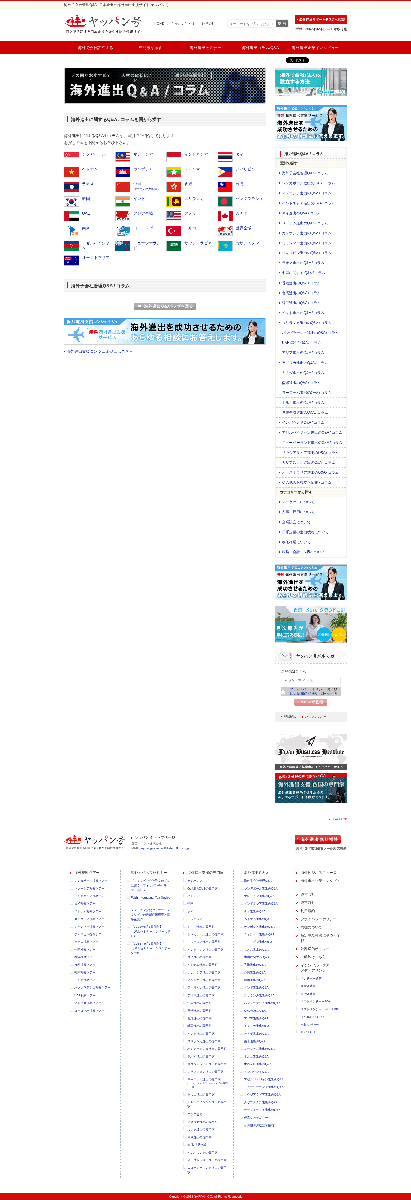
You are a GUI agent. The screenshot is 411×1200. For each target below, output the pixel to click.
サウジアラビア (198, 243)
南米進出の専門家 (199, 1137)
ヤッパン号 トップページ (154, 837)
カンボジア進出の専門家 (204, 972)
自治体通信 (308, 994)
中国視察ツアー (84, 949)
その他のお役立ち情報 (259, 1125)
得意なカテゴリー (256, 1117)
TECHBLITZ (309, 1032)
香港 (188, 184)
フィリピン (245, 169)
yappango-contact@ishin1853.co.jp (164, 848)
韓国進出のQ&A (255, 980)
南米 (86, 228)
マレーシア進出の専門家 (204, 941)
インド (139, 198)
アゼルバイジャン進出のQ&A (264, 1079)
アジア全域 (143, 213)
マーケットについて (298, 502)
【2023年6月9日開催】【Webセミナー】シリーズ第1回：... (150, 931)
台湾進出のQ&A (255, 972)
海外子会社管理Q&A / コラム (305, 173)
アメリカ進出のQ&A (258, 1025)
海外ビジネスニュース (319, 872)
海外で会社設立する (95, 47)
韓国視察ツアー (84, 972)
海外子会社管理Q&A (258, 880)
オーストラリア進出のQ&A (262, 1109)
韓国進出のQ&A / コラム (301, 303)
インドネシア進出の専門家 (205, 949)
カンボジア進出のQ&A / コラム (307, 233)
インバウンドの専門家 (202, 1152)
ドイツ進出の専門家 (201, 926)
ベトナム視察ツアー (87, 911)
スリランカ (194, 198)
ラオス (88, 184)
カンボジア (143, 169)
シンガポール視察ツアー (90, 880)
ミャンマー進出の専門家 (204, 980)
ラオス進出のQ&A (256, 949)
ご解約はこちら (313, 957)
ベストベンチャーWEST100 (320, 1009)
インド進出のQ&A (256, 987)
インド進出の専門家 (201, 1033)
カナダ (241, 213)
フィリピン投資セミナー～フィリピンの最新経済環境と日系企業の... (150, 914)
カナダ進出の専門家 (201, 1129)
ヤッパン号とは (183, 23)
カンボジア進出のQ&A (259, 926)
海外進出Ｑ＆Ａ (256, 872)
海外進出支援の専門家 (205, 872)
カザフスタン (247, 243)
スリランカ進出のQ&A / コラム (307, 323)
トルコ (190, 228)
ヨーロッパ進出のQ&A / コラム (307, 392)
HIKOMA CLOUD (312, 1016)
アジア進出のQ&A (256, 1018)
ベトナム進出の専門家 (202, 964)
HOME (159, 23)
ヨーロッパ (143, 228)
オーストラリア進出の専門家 (207, 1160)
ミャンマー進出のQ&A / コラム (307, 243)
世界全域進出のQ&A (258, 1064)
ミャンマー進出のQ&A (259, 934)
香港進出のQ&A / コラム (301, 283)
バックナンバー (315, 716)
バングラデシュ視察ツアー (92, 987)
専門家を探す (150, 47)
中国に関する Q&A (257, 957)
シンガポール (94, 154)
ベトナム (90, 169)
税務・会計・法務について (303, 552)
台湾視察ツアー (84, 964)
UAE (86, 213)
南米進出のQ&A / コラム (301, 383)
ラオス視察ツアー (86, 941)
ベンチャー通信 (311, 978)
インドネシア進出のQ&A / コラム (308, 203)
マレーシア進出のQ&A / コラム (307, 193)
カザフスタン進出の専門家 (205, 1071)
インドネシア (196, 154)
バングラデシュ (249, 198)
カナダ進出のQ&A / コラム (303, 373)
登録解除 (290, 716)
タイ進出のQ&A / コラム (301, 213)
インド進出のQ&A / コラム (303, 313)
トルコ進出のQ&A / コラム (303, 402)
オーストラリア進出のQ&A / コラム (310, 472)
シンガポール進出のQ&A (261, 888)
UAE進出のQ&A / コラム (301, 342)
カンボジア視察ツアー (89, 919)
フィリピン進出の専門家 (204, 987)
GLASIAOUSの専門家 (202, 888)
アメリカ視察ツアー (87, 1003)
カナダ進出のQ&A (256, 1033)
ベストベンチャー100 (315, 1001)
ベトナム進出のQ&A (258, 919)
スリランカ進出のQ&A (259, 995)
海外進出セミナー (205, 47)
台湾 (239, 184)
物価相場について (296, 542)
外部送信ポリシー (315, 949)
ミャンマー (194, 169)
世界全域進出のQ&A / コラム (305, 412)
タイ (239, 154)
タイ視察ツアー (84, 903)
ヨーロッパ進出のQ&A (259, 1048)
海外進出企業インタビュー (315, 47)
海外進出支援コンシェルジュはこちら (99, 351)
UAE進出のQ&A (255, 1010)
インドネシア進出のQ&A (261, 903)
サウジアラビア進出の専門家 (207, 1064)
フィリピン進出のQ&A (259, 941)
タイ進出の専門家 (199, 957)
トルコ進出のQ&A (256, 1056)
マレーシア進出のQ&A (259, 896)
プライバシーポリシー (308, 689)
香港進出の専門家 (199, 1010)
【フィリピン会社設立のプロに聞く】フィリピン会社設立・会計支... (150, 885)
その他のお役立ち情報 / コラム (307, 482)
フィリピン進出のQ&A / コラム (307, 253)
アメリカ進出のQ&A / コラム (305, 363)
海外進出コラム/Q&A (260, 47)
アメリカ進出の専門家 (202, 1122)
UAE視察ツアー (85, 995)
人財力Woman (310, 1024)
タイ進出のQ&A (255, 911)
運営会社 (208, 23)
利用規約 (308, 911)
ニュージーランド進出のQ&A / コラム (312, 442)
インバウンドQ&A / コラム (303, 422)
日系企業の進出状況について (305, 532)
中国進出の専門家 (199, 1003)
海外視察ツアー (87, 872)
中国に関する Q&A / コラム (303, 273)
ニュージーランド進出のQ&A (264, 1087)
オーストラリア (96, 257)
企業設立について (296, 522)
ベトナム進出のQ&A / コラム (305, 223)
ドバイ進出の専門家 (201, 1056)
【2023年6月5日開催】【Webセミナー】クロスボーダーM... (150, 948)
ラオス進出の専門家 (201, 995)
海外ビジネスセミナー (149, 872)
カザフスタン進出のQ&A (261, 1102)
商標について (311, 927)
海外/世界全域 (196, 1144)
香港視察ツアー (84, 957)
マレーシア (143, 154)
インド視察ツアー (86, 980)
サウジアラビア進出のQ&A (262, 1094)
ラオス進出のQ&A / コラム (303, 263)
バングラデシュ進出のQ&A (262, 1003)
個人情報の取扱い (304, 693)
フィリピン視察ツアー (89, 934)
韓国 (86, 198)
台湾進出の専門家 (199, 1018)
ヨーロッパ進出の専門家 (204, 1079)
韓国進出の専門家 (199, 1025)
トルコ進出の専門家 (201, 1094)
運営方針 (308, 902)
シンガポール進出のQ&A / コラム (308, 183)
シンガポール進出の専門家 (205, 934)
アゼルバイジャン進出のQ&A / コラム (312, 432)
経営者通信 (308, 986)
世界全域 (243, 228)
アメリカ (192, 213)
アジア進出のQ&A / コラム (303, 352)
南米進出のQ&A (255, 1041)
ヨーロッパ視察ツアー (89, 1010)
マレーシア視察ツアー (89, 888)
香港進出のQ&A (255, 964)
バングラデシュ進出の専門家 (207, 1048)
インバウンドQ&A (256, 1071)
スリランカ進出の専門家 (204, 1041)
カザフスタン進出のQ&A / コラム (308, 462)
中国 (146, 186)
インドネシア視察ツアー (90, 896)
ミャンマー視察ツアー (89, 926)
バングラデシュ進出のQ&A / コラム (310, 333)
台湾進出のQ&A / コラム (301, 293)
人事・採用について (298, 512)
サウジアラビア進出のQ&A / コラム (310, 452)
